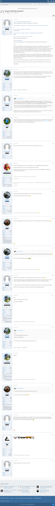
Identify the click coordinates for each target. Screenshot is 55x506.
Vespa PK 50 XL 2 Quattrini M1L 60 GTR (11, 486)
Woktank (19, 89)
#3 (52, 95)
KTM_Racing (5, 487)
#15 (52, 414)
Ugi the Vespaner (42, 487)
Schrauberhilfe (24, 89)
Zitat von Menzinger (19, 98)
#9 (52, 248)
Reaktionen (4, 31)
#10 (52, 275)
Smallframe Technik (43, 492)
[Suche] (48, 1)
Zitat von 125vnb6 (19, 251)
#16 (52, 434)
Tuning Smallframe (25, 490)
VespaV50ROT (42, 491)
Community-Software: (27, 504)
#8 (52, 218)
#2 (52, 69)
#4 (52, 117)
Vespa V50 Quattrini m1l (44, 490)
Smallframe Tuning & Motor (8, 488)
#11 (52, 295)
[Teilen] (53, 16)
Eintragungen (45, 120)
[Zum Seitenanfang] (53, 504)
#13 (52, 353)
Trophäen (4, 86)
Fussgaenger (8, 12)
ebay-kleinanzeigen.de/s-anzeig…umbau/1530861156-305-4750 (25, 23)
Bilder (3, 88)
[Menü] (54, 1)
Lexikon (15, 89)
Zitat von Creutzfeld (19, 330)
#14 (52, 385)
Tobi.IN (23, 491)
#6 (52, 163)
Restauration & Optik (43, 488)
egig (4, 491)
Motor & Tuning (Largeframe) (8, 492)
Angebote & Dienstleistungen (26, 488)
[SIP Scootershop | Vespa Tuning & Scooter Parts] (27, 8)
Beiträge (4, 33)
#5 (52, 143)
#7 (52, 191)
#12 (52, 327)
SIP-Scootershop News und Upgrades (28, 486)
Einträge (4, 235)
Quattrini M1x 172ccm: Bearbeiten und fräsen (12, 490)
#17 (52, 460)
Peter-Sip (23, 487)
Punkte (4, 32)
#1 (52, 19)
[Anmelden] (51, 1)
